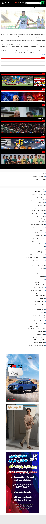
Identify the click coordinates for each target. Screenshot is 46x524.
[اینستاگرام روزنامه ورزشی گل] (22, 482)
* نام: (44, 60)
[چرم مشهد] (22, 427)
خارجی (39, 189)
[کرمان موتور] (22, 378)
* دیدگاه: (43, 64)
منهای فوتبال (35, 189)
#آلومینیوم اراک (43, 54)
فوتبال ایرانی (43, 189)
